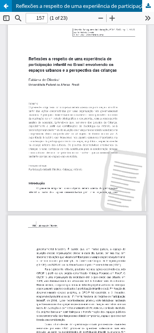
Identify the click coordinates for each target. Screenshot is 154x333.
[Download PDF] (148, 6)
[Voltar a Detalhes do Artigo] (6, 6)
